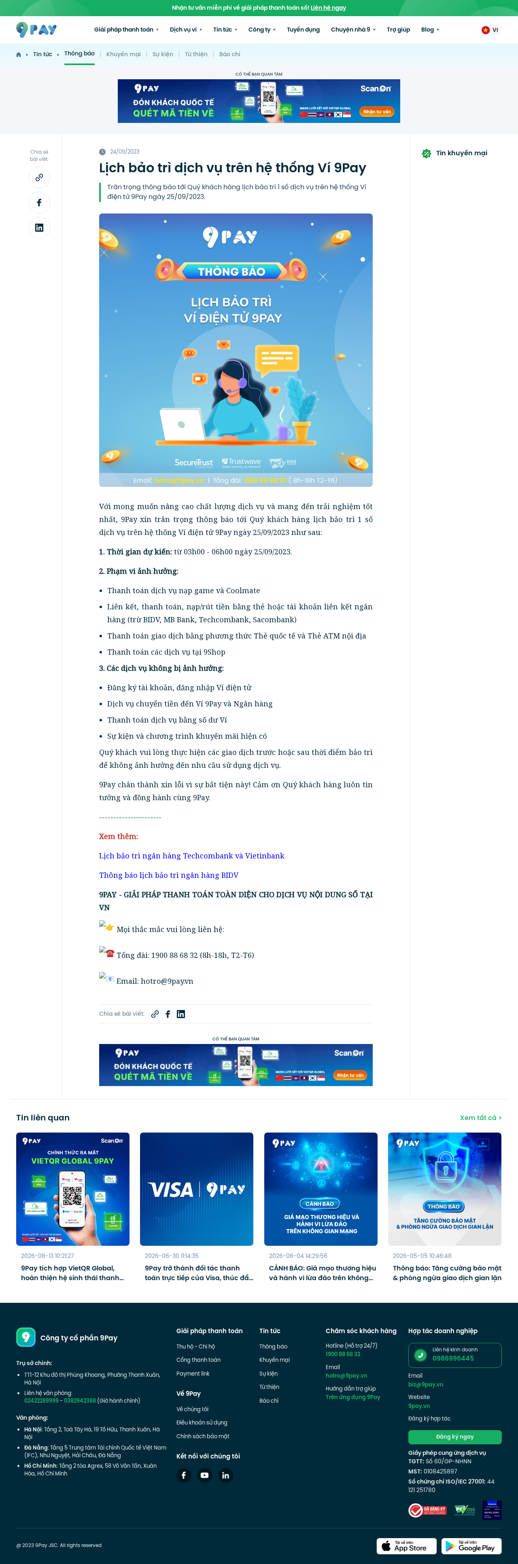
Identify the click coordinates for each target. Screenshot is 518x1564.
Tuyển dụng (303, 30)
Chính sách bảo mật (202, 1437)
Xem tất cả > (481, 1118)
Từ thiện (196, 55)
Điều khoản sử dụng (201, 1423)
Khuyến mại (123, 55)
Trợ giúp (398, 30)
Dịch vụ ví (184, 30)
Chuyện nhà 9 (351, 30)
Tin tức (223, 30)
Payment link (193, 1374)
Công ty (260, 30)
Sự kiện (163, 55)
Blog (428, 30)
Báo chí (229, 55)
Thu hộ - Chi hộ (195, 1347)
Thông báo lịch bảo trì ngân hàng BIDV (168, 875)
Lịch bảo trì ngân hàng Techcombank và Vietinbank (191, 855)
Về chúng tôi (192, 1410)
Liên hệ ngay (328, 8)
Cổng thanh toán (198, 1360)
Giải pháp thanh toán (124, 30)
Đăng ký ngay (455, 1437)
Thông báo (79, 54)
